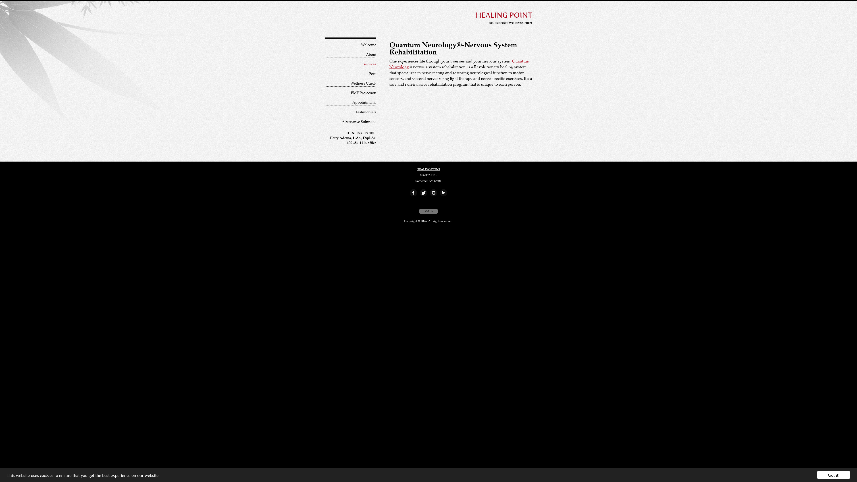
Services (369, 63)
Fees (372, 73)
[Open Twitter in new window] (424, 193)
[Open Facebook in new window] (414, 193)
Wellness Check (363, 83)
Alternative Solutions (359, 121)
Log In (428, 211)
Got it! (833, 475)
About (371, 54)
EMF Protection (363, 92)
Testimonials (366, 111)
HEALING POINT (428, 169)
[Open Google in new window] (434, 193)
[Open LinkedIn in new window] (444, 193)
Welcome (368, 44)
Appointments (364, 102)
